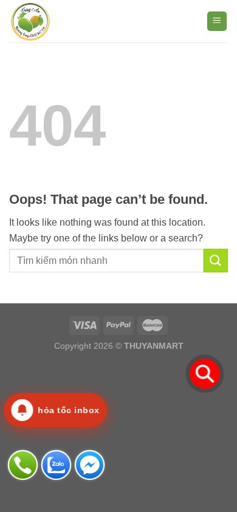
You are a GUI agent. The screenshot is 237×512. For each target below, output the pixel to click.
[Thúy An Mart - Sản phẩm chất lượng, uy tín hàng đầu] (70, 21)
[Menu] (217, 22)
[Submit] (216, 260)
